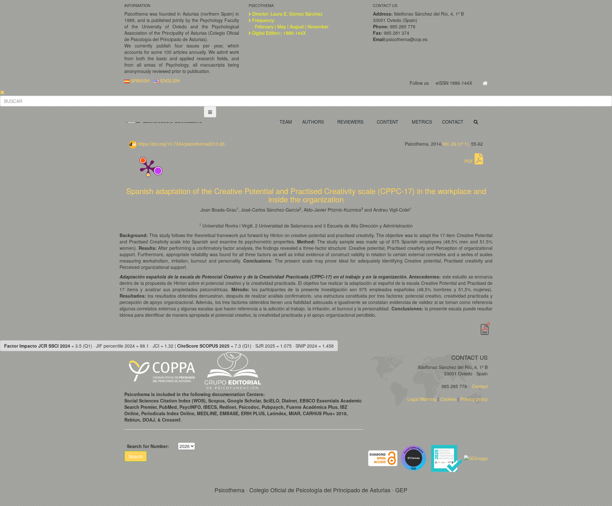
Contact (479, 386)
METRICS (422, 122)
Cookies (448, 399)
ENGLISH (169, 80)
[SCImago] (476, 457)
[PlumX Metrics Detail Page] (148, 167)
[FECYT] (447, 457)
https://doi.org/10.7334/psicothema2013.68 (181, 144)
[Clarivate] (415, 457)
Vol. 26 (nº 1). (456, 144)
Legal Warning (421, 399)
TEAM (286, 122)
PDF (469, 161)
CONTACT (452, 122)
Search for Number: (148, 446)
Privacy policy (474, 399)
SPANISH (139, 80)
